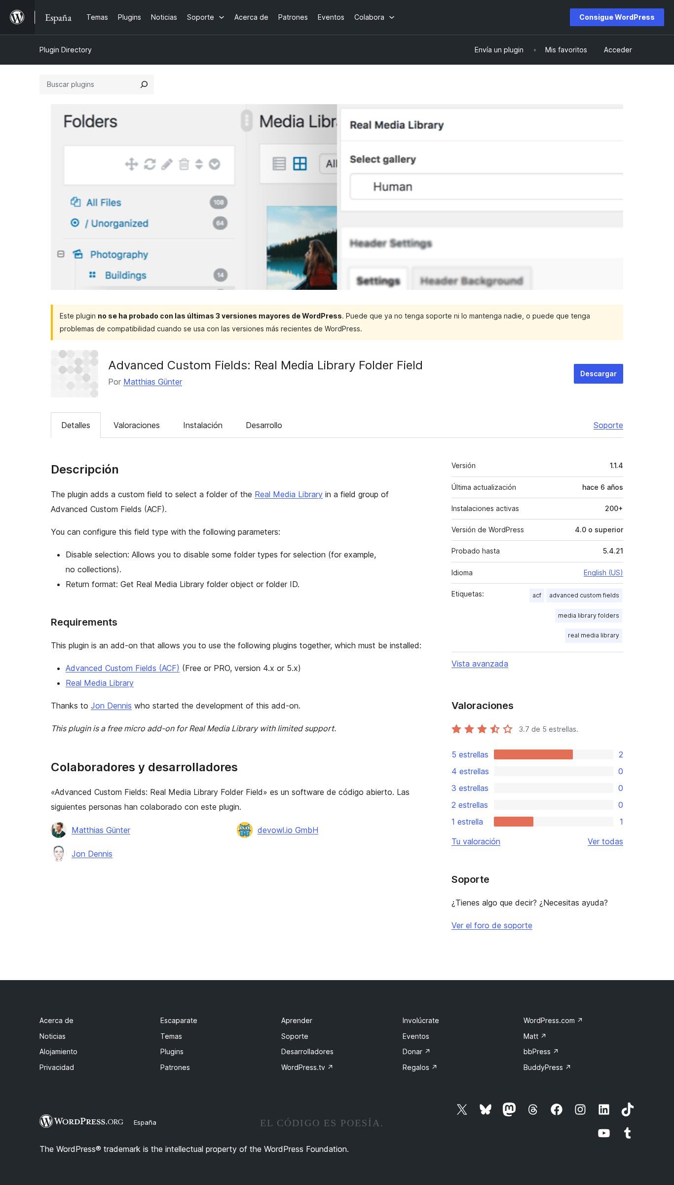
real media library (593, 635)
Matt (535, 1036)
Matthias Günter (152, 382)
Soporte (608, 425)
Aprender (296, 1020)
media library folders (588, 615)
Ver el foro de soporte (491, 925)
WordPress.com (553, 1020)
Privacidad (56, 1067)
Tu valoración (475, 841)
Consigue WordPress (617, 17)
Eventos (416, 1036)
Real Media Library (289, 494)
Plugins (172, 1051)
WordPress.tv (307, 1067)
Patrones (175, 1067)
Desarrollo (264, 425)
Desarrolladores (307, 1051)
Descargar (598, 373)
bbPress (541, 1051)
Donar (417, 1051)
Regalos (420, 1067)
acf (536, 595)
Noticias (52, 1036)
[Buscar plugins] (144, 84)
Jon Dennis (111, 706)
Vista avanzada (479, 664)
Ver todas (605, 841)
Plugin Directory (65, 49)
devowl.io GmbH (288, 830)
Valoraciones (136, 425)
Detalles (75, 425)
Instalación (203, 425)
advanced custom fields (584, 595)
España (145, 1122)
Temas (171, 1036)
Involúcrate (421, 1020)
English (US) (603, 572)
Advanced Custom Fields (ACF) (123, 668)
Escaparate (178, 1020)
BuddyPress (547, 1067)
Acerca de (56, 1020)
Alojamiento (58, 1051)
